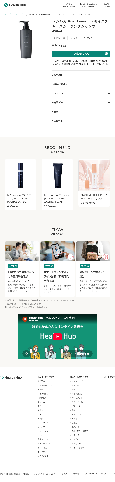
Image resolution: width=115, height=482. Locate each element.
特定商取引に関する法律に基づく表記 (14, 474)
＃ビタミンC (75, 406)
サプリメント (43, 456)
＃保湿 (72, 389)
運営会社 (75, 474)
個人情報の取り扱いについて (45, 474)
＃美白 (72, 410)
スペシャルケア (44, 443)
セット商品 (42, 448)
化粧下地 (41, 381)
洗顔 (39, 406)
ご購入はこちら (81, 53)
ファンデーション (45, 385)
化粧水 (40, 410)
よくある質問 (109, 377)
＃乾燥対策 (74, 435)
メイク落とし (43, 394)
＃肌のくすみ (75, 414)
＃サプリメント (76, 398)
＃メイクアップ (76, 381)
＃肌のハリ (74, 427)
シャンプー (20, 14)
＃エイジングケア (77, 448)
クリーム (41, 402)
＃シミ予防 (74, 439)
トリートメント (44, 431)
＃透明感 (73, 419)
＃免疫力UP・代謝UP (79, 431)
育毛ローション (44, 439)
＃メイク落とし (76, 394)
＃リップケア (75, 385)
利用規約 (64, 474)
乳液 (39, 414)
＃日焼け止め (75, 443)
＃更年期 (73, 423)
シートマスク (43, 423)
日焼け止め (42, 398)
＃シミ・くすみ (76, 402)
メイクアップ (43, 389)
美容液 (40, 419)
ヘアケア (41, 435)
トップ (8, 14)
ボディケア (42, 452)
